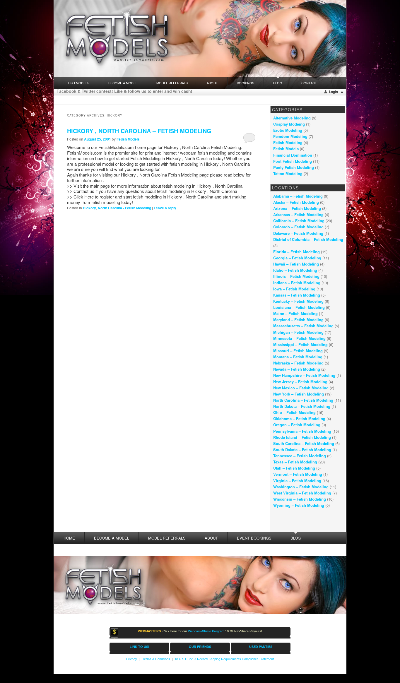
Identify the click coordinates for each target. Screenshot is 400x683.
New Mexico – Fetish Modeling (301, 388)
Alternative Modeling (292, 118)
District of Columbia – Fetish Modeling (308, 239)
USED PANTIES (260, 646)
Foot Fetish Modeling (292, 161)
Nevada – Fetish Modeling (296, 369)
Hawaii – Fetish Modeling (296, 264)
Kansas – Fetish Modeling (296, 295)
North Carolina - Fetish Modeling (124, 207)
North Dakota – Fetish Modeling (301, 406)
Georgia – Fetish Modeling (297, 258)
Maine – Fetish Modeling (295, 313)
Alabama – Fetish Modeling (298, 196)
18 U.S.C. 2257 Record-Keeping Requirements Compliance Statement (224, 659)
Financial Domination (292, 155)
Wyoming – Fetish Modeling (298, 505)
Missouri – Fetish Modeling (298, 350)
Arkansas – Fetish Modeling (298, 214)
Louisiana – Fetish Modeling (299, 307)
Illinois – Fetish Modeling (296, 276)
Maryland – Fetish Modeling (298, 319)
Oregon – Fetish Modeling (296, 424)
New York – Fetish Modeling (298, 394)
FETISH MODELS (76, 83)
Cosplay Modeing (289, 124)
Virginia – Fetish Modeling (297, 480)
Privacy (131, 659)
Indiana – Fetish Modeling (296, 282)
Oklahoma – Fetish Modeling (299, 418)
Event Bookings (254, 538)
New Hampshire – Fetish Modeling (304, 375)
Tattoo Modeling (287, 173)
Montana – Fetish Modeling (297, 357)
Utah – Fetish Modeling (294, 468)
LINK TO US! (139, 646)
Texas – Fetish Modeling (295, 462)
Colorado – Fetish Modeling (298, 227)
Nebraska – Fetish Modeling (298, 363)
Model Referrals (172, 83)
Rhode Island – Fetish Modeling (302, 437)
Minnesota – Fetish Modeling (299, 338)
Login (333, 91)
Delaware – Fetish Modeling (298, 233)
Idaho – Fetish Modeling (295, 270)
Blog (277, 83)
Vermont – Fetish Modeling (297, 474)
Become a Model (122, 83)
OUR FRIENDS (200, 646)
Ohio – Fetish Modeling (294, 412)
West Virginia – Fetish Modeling (302, 493)
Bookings (245, 83)
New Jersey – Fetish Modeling (300, 381)
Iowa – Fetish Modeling (294, 289)
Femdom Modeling (290, 136)
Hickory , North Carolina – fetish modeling (139, 130)
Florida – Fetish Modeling (296, 251)
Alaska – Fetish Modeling (296, 202)
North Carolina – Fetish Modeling (303, 400)
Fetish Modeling (287, 142)
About (212, 83)
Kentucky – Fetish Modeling (298, 301)
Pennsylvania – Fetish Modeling (302, 431)
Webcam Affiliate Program (206, 631)
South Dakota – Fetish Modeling (302, 449)
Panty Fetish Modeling (293, 167)
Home (69, 538)
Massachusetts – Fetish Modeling (303, 325)
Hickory (89, 207)
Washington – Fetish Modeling (301, 486)
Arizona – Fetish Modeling (297, 208)
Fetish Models (128, 139)
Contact (309, 83)
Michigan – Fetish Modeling (298, 332)
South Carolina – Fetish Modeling (303, 443)
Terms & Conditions (156, 659)
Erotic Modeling (287, 130)
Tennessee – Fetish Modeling (299, 455)
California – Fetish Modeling (298, 220)
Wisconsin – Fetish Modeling (299, 499)
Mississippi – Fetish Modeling (300, 344)
